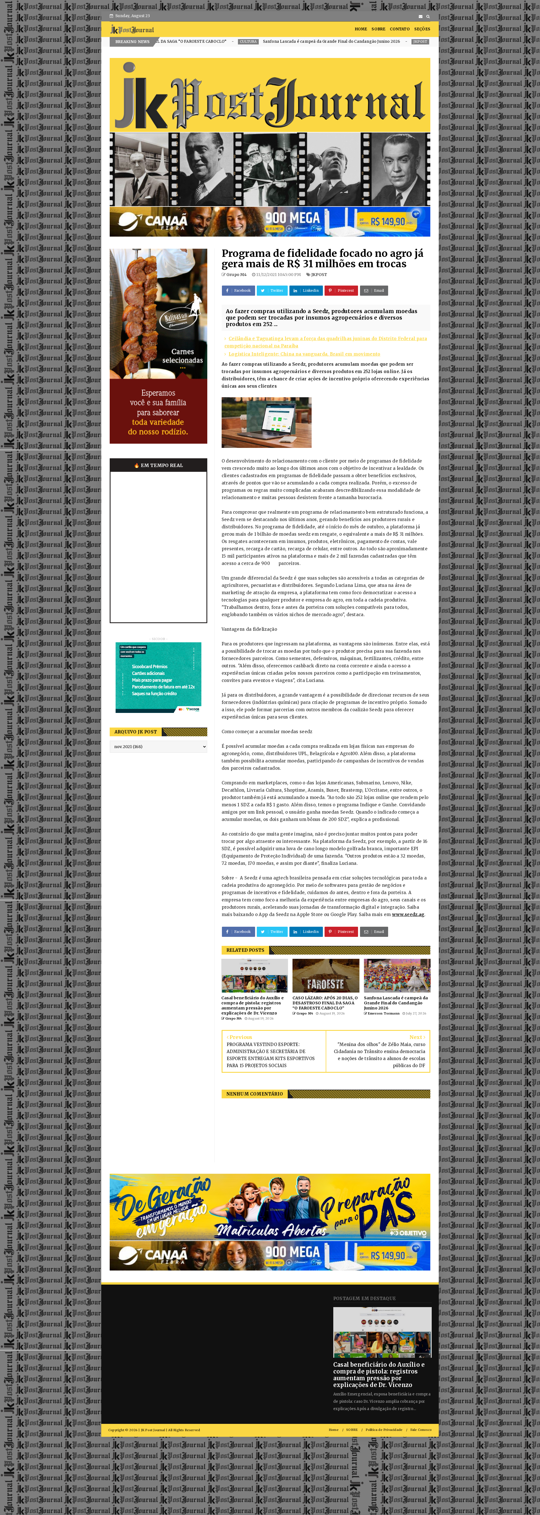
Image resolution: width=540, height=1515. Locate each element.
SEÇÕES (422, 29)
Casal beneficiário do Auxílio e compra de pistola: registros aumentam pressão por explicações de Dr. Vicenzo (379, 1374)
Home (334, 1429)
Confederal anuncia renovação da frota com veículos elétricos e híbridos (357, 41)
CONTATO (400, 29)
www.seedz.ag (408, 914)
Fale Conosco (421, 1429)
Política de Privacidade (384, 1429)
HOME (361, 29)
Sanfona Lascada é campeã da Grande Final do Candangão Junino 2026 (186, 41)
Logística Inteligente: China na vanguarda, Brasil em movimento (305, 354)
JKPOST (275, 41)
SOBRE (378, 29)
